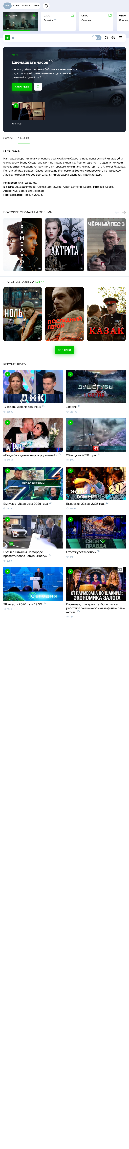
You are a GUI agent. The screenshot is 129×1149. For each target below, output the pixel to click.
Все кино (64, 350)
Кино (15, 55)
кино (39, 282)
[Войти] (113, 37)
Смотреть (22, 86)
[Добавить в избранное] (38, 87)
